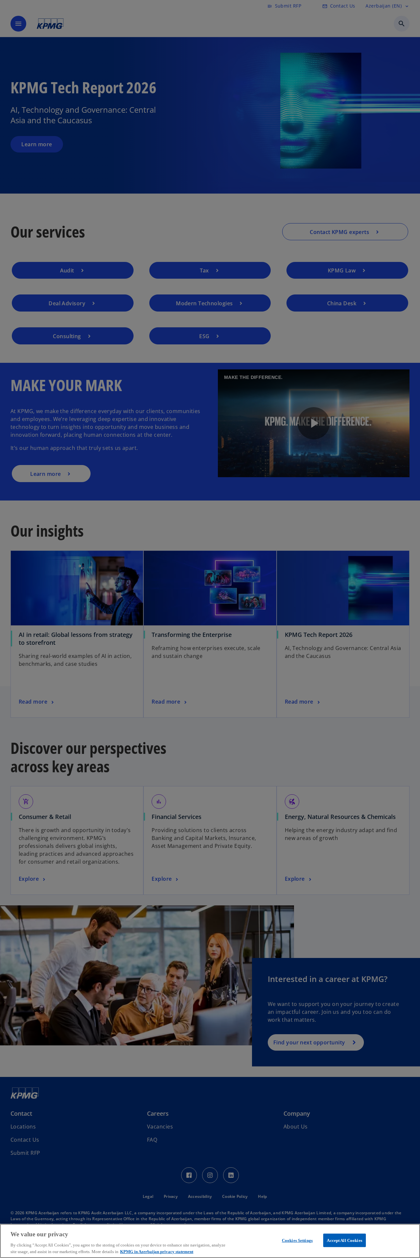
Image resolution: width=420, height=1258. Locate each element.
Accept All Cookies (344, 1240)
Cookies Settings (297, 1240)
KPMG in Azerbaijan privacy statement (156, 1251)
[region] (210, 1241)
